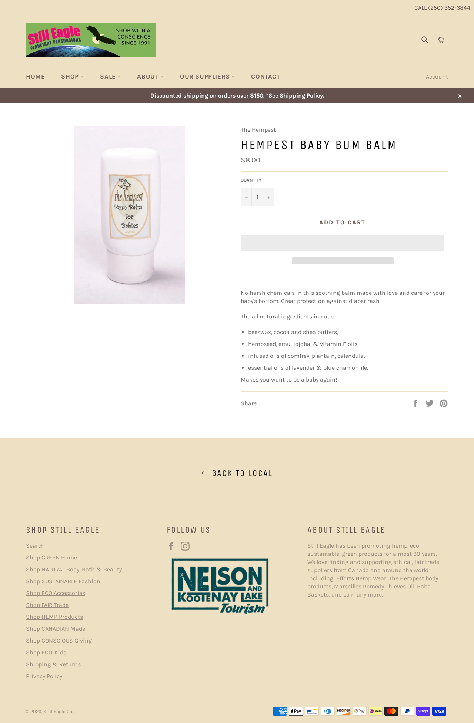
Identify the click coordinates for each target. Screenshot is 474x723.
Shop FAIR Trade (47, 604)
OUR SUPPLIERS (205, 76)
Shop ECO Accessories (55, 593)
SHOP (70, 76)
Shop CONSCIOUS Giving (59, 640)
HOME (35, 76)
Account (437, 76)
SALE (108, 76)
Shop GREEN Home (51, 557)
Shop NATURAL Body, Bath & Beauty (74, 569)
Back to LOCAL (240, 473)
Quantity (251, 180)
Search (35, 545)
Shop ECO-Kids (46, 652)
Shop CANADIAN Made (55, 628)
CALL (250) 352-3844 (442, 7)
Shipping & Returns (53, 664)
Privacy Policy (44, 676)
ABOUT (148, 76)
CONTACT (265, 76)
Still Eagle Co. (58, 711)
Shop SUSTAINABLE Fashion (63, 581)
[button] (342, 243)
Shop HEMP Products (54, 616)
